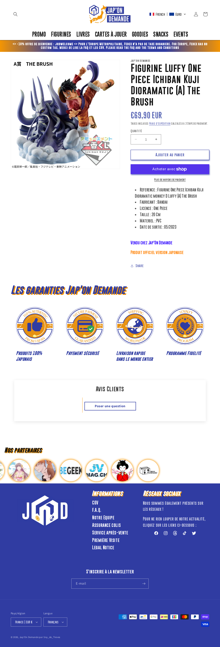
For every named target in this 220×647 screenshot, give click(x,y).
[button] (15, 14)
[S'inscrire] (143, 584)
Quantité (136, 131)
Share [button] (140, 266)
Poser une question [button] (110, 406)
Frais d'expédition (160, 123)
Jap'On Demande (29, 637)
